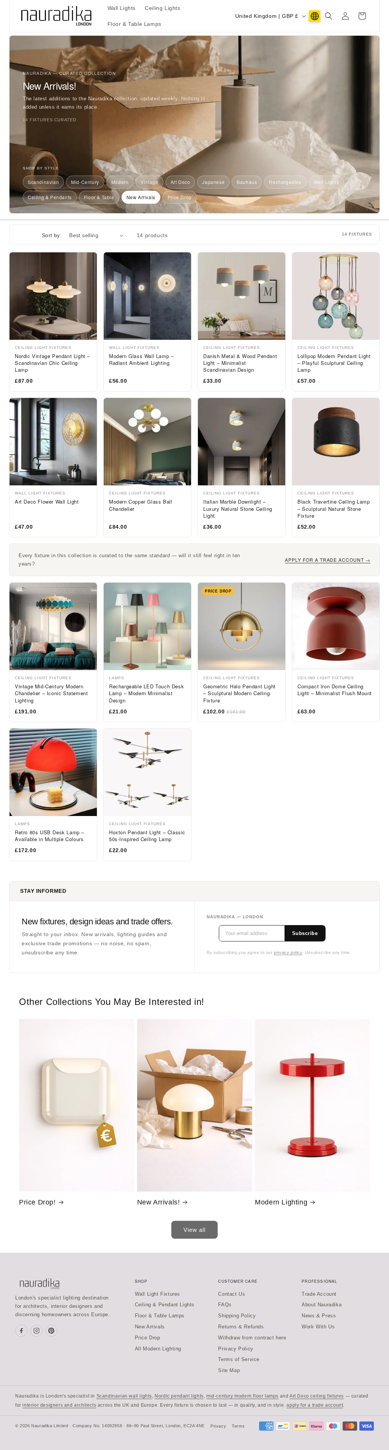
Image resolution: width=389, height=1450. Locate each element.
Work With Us (318, 1327)
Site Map (229, 1370)
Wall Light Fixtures (157, 1294)
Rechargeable (285, 182)
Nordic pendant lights (179, 1396)
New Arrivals (141, 197)
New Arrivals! (158, 1202)
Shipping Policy (237, 1315)
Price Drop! (37, 1202)
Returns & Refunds (241, 1327)
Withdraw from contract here (252, 1338)
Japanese (213, 182)
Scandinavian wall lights (124, 1396)
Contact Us (231, 1294)
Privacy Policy (235, 1349)
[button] (328, 16)
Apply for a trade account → (327, 559)
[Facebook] (21, 1331)
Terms (238, 1426)
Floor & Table (99, 197)
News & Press (319, 1315)
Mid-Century (85, 182)
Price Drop (180, 197)
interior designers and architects (59, 1405)
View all (194, 1230)
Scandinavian (43, 182)
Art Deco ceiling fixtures (316, 1396)
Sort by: (52, 235)
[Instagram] (36, 1331)
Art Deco (180, 182)
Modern (120, 182)
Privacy (218, 1426)
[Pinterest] (51, 1331)
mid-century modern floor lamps (242, 1396)
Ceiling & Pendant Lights (164, 1304)
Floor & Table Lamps (160, 1315)
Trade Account (319, 1294)
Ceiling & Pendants (50, 197)
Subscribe (305, 933)
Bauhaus (247, 182)
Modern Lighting (281, 1202)
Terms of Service (238, 1359)
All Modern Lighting (158, 1349)
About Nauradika (322, 1304)
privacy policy (288, 952)
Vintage (149, 182)
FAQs (224, 1304)
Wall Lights (326, 182)
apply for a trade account (314, 1405)
